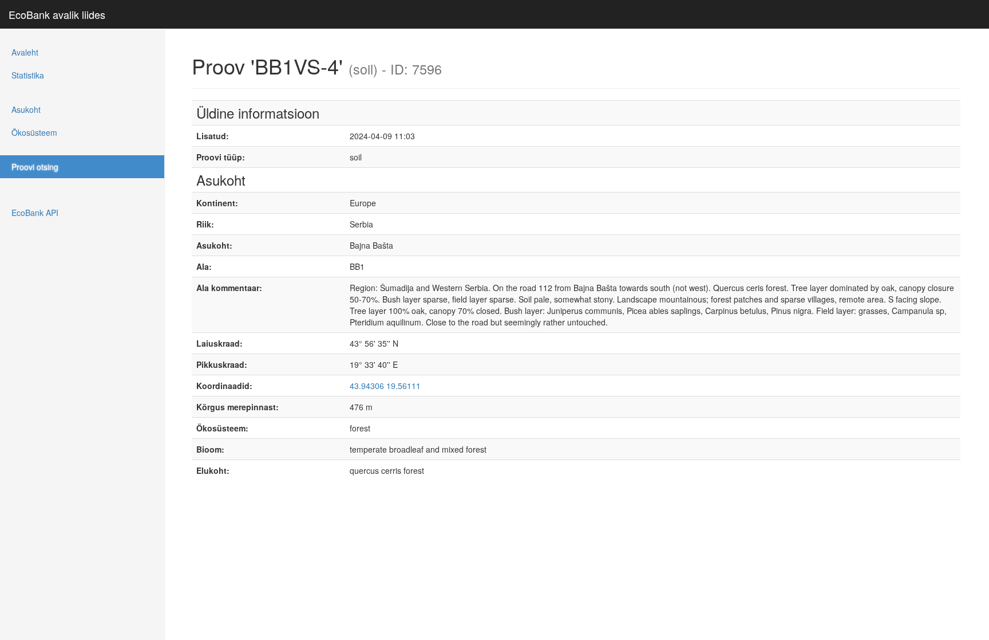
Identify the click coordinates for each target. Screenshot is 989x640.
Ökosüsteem (34, 132)
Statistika (27, 75)
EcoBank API (34, 212)
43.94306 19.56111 (385, 385)
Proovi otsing (34, 166)
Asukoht (26, 109)
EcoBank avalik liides (57, 14)
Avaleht (24, 52)
